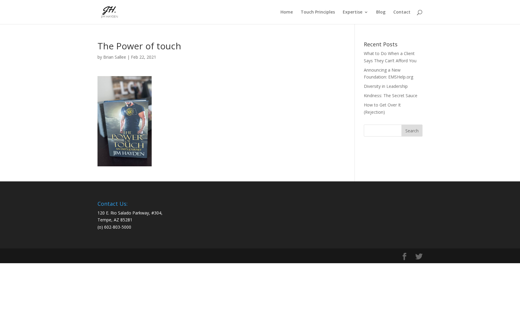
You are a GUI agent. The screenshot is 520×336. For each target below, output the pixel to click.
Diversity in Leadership (386, 86)
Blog (380, 12)
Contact (401, 12)
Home (286, 12)
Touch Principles (318, 12)
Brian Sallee (114, 57)
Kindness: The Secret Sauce (390, 95)
